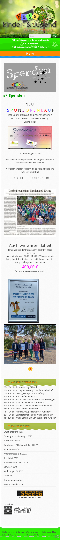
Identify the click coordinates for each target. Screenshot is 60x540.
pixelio (51, 535)
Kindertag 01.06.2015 (13, 471)
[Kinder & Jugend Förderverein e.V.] (30, 32)
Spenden (8, 475)
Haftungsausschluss (49, 532)
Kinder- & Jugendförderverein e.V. (15, 532)
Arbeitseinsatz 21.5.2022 (15, 453)
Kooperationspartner (13, 480)
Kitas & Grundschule (13, 484)
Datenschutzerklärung (10, 535)
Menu (30, 53)
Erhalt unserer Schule (13, 431)
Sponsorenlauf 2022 (13, 449)
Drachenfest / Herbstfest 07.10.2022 (21, 445)
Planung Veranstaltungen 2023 (18, 436)
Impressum (35, 532)
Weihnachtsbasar (12, 440)
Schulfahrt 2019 (11, 458)
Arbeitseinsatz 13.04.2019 (16, 462)
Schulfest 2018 (10, 466)
